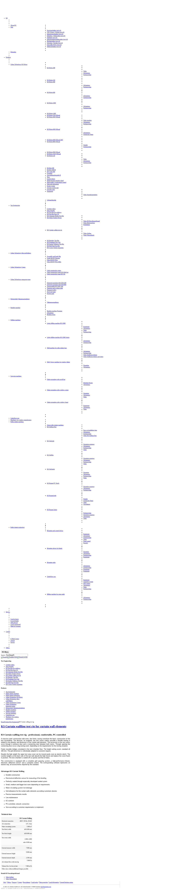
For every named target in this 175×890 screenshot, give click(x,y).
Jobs (4, 882)
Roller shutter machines (12, 693)
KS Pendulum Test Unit (12, 679)
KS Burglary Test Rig (12, 677)
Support (14, 882)
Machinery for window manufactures (12, 718)
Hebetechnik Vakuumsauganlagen (15, 708)
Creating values (10, 665)
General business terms (66, 882)
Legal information (54, 882)
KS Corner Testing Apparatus (14, 684)
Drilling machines (11, 711)
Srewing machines (11, 713)
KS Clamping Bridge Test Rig (14, 672)
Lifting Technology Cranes (13, 702)
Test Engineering (10, 692)
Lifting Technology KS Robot (14, 697)
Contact (20, 882)
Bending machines (11, 710)
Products (6, 722)
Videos (9, 882)
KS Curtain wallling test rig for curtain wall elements (33, 726)
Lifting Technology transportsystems (11, 705)
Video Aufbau (10, 877)
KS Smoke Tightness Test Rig (14, 681)
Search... (3, 655)
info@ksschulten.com (46, 886)
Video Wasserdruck (11, 879)
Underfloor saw (10, 715)
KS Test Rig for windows (13, 668)
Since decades (10, 666)
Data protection (43, 882)
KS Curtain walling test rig (13, 675)
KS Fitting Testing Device (13, 674)
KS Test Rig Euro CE (12, 670)
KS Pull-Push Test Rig (12, 682)
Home (2, 722)
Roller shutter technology (13, 695)
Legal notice (34, 882)
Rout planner (26, 882)
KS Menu (5, 652)
